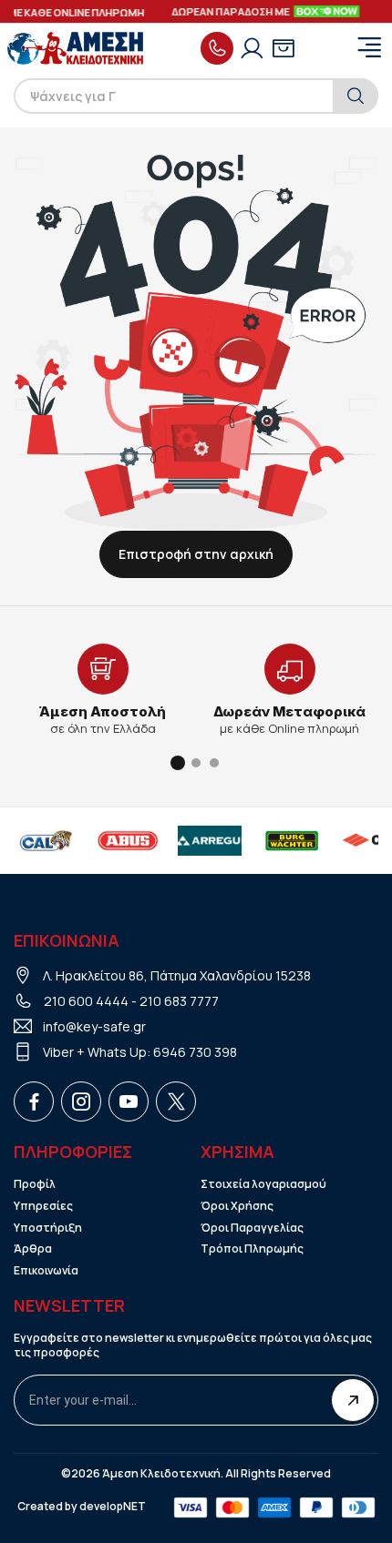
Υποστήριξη (48, 1228)
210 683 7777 (179, 1001)
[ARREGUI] (210, 841)
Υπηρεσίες (43, 1206)
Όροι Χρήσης (237, 1206)
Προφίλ (35, 1184)
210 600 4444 (86, 1001)
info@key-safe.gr (94, 1026)
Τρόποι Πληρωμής (252, 1249)
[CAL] (45, 841)
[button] (177, 763)
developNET (112, 1506)
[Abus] (128, 841)
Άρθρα (33, 1249)
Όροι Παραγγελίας (252, 1228)
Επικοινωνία (46, 1271)
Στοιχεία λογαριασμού (263, 1184)
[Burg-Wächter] (292, 841)
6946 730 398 (195, 1052)
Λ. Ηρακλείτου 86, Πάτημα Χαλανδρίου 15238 (177, 975)
